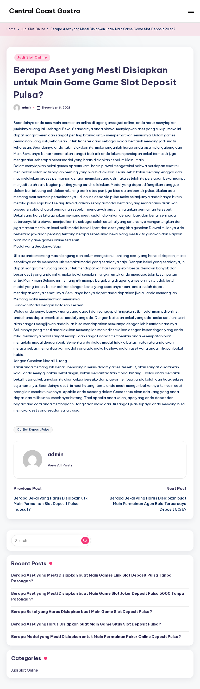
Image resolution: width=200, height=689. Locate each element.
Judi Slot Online (32, 57)
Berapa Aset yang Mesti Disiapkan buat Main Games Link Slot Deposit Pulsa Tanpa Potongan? (91, 578)
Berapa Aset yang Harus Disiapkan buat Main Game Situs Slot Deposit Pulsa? (86, 624)
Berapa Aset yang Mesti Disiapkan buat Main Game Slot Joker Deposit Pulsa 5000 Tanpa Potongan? (97, 596)
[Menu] (190, 11)
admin (56, 454)
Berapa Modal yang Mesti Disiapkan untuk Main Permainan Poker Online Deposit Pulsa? (96, 636)
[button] (60, 465)
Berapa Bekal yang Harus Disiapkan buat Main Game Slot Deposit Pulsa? (81, 611)
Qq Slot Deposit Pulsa (33, 429)
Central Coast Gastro (44, 11)
